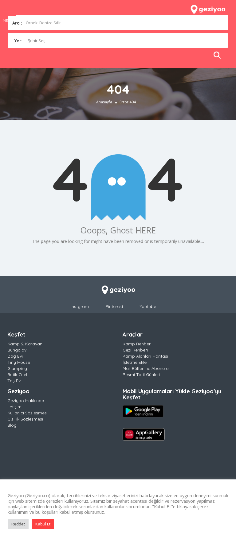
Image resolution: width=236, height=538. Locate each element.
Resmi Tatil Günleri (141, 374)
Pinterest (114, 306)
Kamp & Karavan (24, 344)
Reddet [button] (18, 524)
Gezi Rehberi (135, 350)
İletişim (14, 406)
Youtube (148, 306)
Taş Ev (14, 380)
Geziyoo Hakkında (25, 400)
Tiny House (18, 362)
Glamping (17, 368)
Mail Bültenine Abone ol (146, 368)
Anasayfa (104, 102)
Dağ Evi (15, 356)
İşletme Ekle (135, 362)
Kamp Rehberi (137, 344)
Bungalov (16, 350)
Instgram (80, 306)
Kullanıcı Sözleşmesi (27, 413)
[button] (8, 8)
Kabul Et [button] (42, 524)
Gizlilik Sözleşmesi (25, 419)
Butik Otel (17, 374)
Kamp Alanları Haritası (145, 356)
